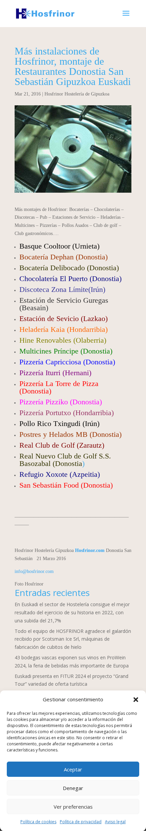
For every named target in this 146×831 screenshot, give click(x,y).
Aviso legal (115, 822)
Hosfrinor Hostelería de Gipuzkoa (76, 94)
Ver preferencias (73, 806)
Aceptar (73, 769)
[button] (135, 699)
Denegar (73, 788)
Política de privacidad (81, 822)
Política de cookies (38, 822)
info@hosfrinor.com (34, 571)
